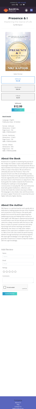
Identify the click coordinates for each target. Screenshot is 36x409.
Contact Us (18, 407)
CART (21, 4)
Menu (32, 10)
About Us (18, 403)
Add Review (7, 249)
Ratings (5, 268)
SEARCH (14, 4)
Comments (6, 276)
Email (4, 260)
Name (4, 253)
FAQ (18, 405)
